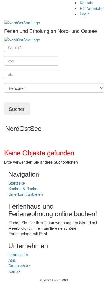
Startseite (16, 183)
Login (84, 14)
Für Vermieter (92, 8)
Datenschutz (19, 265)
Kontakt (86, 3)
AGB (12, 260)
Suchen (17, 108)
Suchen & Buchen (24, 188)
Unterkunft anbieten (25, 194)
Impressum (18, 254)
